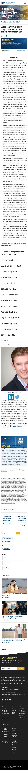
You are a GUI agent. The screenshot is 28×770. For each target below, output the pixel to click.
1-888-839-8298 (17, 689)
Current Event (11, 509)
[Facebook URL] (3, 700)
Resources (22, 715)
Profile (5, 765)
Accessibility (17, 765)
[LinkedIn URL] (10, 700)
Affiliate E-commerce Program (14, 751)
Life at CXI (6, 719)
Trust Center (23, 717)
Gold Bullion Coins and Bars (14, 736)
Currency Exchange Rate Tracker (14, 741)
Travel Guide (7, 548)
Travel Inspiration (8, 545)
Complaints (14, 766)
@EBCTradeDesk (10, 243)
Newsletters (10, 767)
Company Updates (7, 562)
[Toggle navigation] (24, 2)
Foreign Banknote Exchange (6, 742)
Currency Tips (7, 541)
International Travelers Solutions (14, 727)
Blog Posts (6, 557)
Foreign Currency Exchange (14, 732)
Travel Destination (8, 538)
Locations (8, 765)
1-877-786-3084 (21, 694)
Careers (12, 765)
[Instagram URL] (5, 700)
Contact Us (17, 425)
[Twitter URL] (8, 700)
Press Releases (7, 567)
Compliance (6, 717)
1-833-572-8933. (17, 427)
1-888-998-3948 (14, 692)
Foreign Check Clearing (5, 738)
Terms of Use (8, 766)
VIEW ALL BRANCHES (8, 697)
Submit (21, 668)
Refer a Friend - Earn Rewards (14, 746)
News (5, 509)
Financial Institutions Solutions (6, 728)
